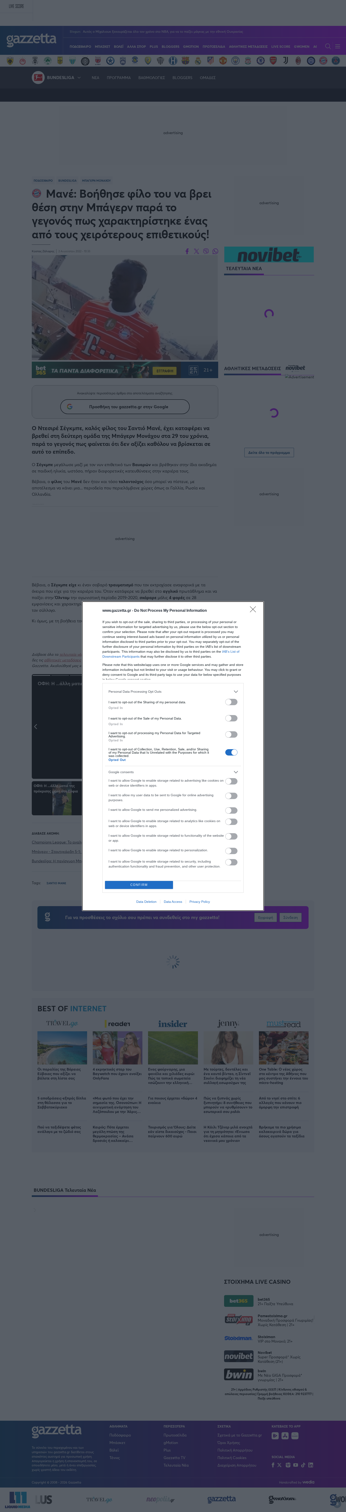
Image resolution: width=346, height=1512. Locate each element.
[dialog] (173, 756)
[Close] (254, 610)
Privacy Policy (199, 902)
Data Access (173, 902)
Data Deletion (146, 902)
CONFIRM (139, 885)
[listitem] (173, 691)
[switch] (231, 702)
